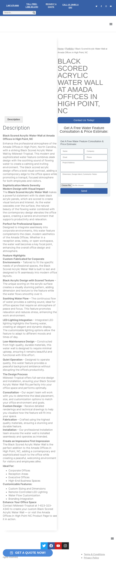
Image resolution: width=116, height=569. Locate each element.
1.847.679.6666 (12, 6)
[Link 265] (65, 545)
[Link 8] (110, 6)
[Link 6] (101, 6)
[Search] (34, 12)
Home (61, 49)
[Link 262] (44, 545)
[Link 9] (11, 24)
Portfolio (69, 49)
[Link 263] (51, 545)
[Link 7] (106, 6)
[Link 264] (58, 545)
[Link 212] (64, 40)
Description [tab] (13, 119)
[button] (111, 24)
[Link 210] (30, 72)
